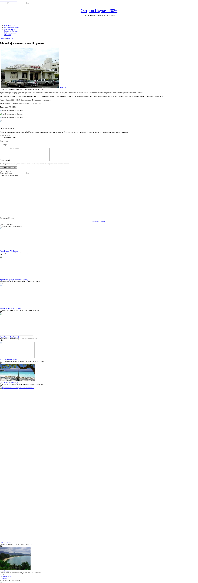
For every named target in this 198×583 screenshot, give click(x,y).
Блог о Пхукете (9, 25)
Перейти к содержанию (8, 1)
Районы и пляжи (10, 33)
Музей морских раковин (8, 359)
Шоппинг (7, 35)
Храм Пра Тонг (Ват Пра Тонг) (11, 308)
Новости (63, 87)
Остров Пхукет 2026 (99, 10)
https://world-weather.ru (99, 221)
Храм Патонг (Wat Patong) (9, 251)
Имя (2, 141)
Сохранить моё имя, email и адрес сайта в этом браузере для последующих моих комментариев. (36, 164)
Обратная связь (5, 576)
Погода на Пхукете (11, 31)
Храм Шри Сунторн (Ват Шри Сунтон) (14, 280)
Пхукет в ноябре (6, 542)
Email (2, 145)
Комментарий (5, 160)
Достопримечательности (12, 27)
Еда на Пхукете (9, 29)
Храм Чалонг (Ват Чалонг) (9, 337)
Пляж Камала (4, 571)
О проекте (3, 578)
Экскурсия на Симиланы (9, 382)
